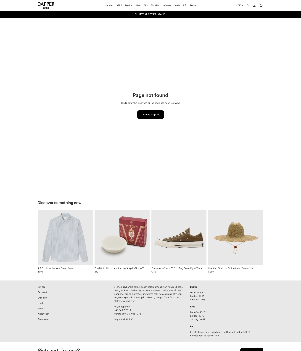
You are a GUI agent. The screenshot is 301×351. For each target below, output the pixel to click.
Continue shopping (150, 114)
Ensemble (43, 297)
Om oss (41, 287)
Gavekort (42, 292)
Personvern (43, 319)
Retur (40, 308)
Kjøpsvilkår (43, 313)
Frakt (40, 303)
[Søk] (247, 5)
